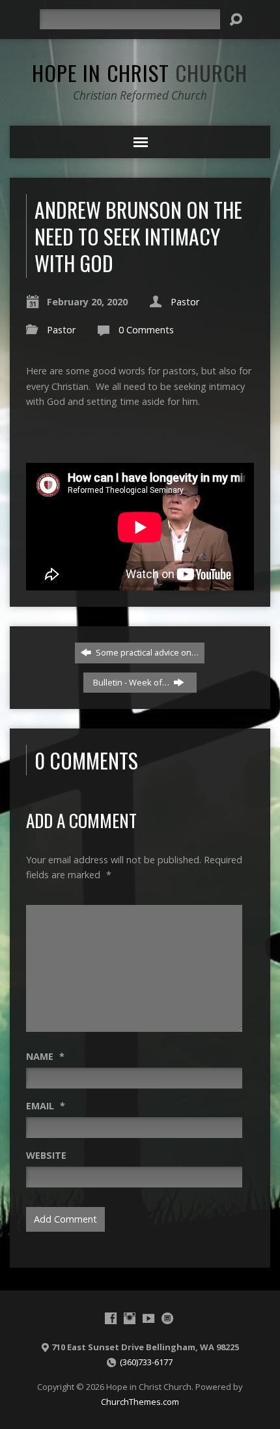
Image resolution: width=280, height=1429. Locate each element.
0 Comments (146, 330)
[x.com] (167, 1318)
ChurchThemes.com (140, 1402)
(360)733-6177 (146, 1362)
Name (45, 1056)
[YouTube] (148, 1318)
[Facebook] (111, 1318)
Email (45, 1106)
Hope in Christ (139, 72)
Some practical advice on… (146, 652)
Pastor (185, 302)
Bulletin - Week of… (132, 682)
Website (46, 1155)
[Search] (235, 19)
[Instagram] (129, 1318)
